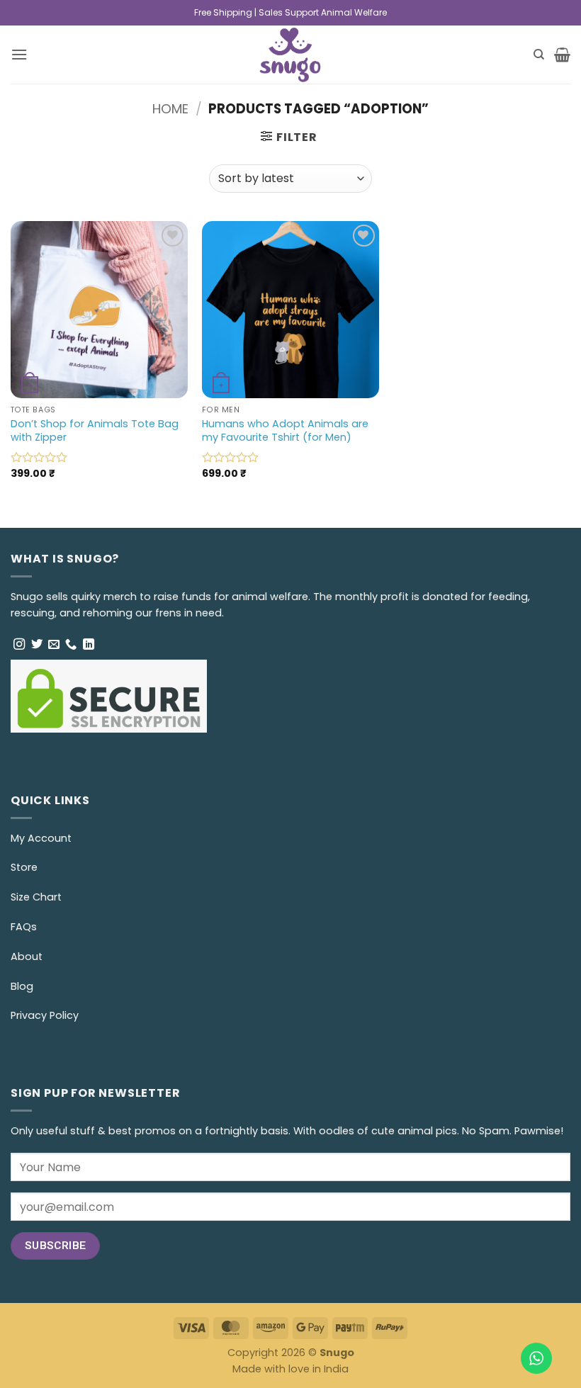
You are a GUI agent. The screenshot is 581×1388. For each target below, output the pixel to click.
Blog (22, 986)
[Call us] (71, 644)
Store (24, 867)
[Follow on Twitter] (37, 644)
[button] (19, 54)
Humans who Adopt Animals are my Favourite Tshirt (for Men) (285, 430)
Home (170, 109)
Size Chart (36, 897)
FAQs (24, 927)
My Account (41, 838)
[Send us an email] (54, 644)
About (27, 956)
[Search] (539, 54)
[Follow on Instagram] (19, 644)
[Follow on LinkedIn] (88, 644)
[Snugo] (291, 55)
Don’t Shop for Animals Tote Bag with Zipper (95, 430)
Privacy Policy (45, 1015)
